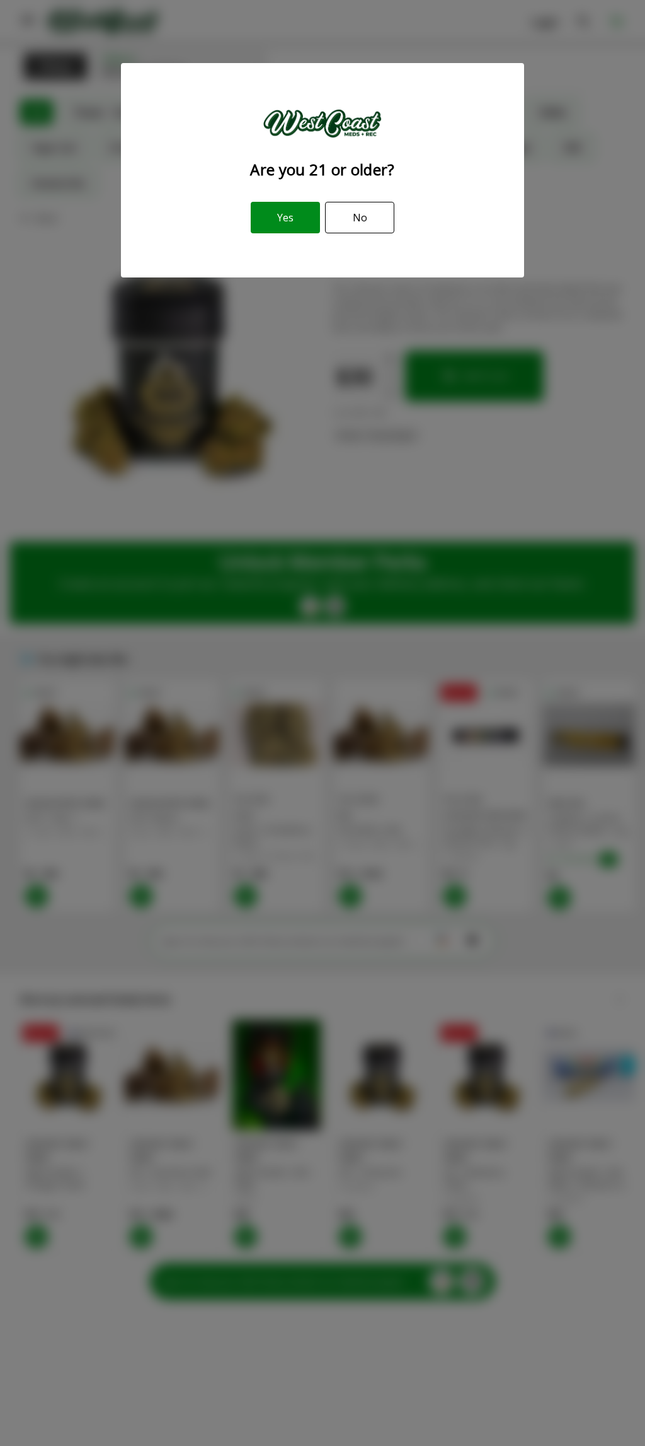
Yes (285, 217)
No (360, 217)
